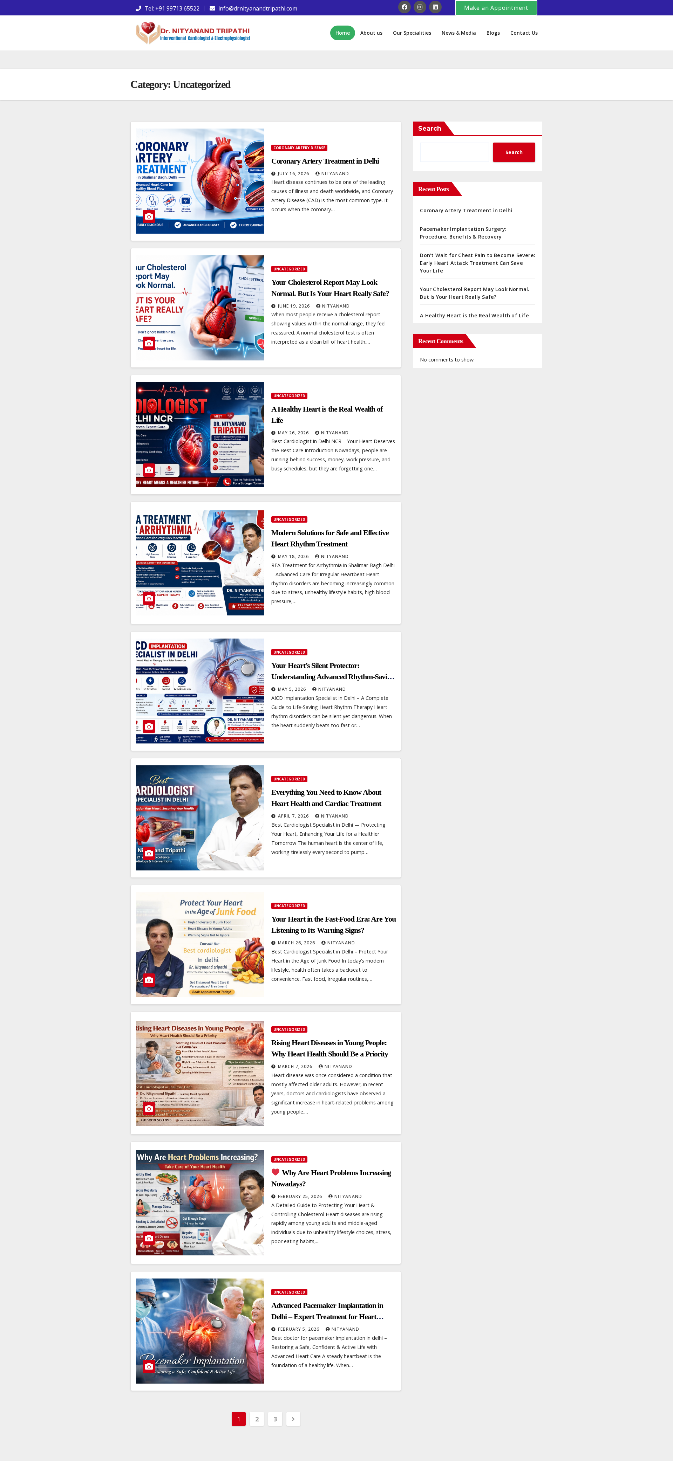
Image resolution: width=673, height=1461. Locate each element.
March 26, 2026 (297, 943)
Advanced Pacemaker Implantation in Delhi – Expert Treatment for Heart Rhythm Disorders (327, 1316)
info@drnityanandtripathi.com (257, 8)
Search (429, 128)
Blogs (493, 32)
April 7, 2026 (294, 816)
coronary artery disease (299, 147)
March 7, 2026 (296, 1066)
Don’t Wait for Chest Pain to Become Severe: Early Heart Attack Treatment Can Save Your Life (477, 263)
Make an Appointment (496, 8)
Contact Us (524, 32)
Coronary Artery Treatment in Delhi (325, 161)
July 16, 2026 (294, 174)
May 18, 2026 (294, 556)
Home (342, 32)
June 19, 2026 (294, 306)
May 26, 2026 (294, 433)
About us (371, 32)
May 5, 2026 (292, 689)
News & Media (459, 32)
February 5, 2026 (299, 1329)
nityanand (335, 174)
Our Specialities (412, 32)
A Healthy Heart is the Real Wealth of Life (474, 315)
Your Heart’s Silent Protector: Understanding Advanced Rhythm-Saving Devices (332, 676)
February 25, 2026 (301, 1196)
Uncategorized (289, 269)
